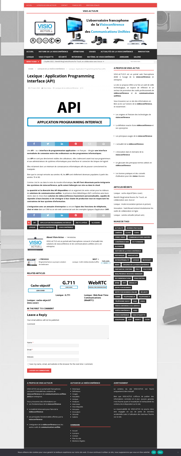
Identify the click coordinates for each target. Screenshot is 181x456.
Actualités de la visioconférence (117, 51)
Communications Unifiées (139, 237)
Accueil (29, 5)
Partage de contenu (123, 269)
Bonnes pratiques (134, 228)
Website (30, 357)
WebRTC (138, 319)
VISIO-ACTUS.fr (120, 74)
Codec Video (120, 237)
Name (30, 342)
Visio (135, 310)
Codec (136, 233)
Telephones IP (129, 297)
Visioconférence (66, 227)
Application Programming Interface (55, 223)
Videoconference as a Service (127, 306)
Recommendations (123, 278)
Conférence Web (122, 242)
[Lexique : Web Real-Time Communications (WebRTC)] (97, 285)
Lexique (30, 57)
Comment (31, 324)
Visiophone (119, 319)
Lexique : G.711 (63, 295)
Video (142, 301)
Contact (64, 5)
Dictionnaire (137, 242)
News (117, 265)
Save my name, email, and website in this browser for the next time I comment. (61, 364)
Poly (138, 269)
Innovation (143, 51)
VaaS (135, 301)
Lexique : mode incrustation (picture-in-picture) (132, 204)
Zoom (147, 319)
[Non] (178, 452)
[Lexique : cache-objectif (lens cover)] (40, 288)
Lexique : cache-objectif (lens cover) (39, 301)
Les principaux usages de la (134, 136)
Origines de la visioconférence (136, 265)
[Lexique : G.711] (69, 285)
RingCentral (139, 278)
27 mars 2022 (35, 88)
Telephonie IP (144, 297)
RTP (124, 283)
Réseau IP (133, 283)
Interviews (77, 57)
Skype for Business (123, 288)
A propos (75, 433)
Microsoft (147, 260)
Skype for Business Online (126, 292)
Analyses (75, 401)
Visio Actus (47, 88)
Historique (119, 255)
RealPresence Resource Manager (128, 274)
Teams (117, 297)
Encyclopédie (81, 223)
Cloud (128, 233)
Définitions (78, 51)
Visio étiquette (77, 407)
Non (160, 452)
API (34, 223)
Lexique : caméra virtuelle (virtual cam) (129, 215)
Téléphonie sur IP (122, 301)
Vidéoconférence (47, 227)
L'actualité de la (130, 144)
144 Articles (71, 237)
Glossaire (96, 223)
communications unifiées (55, 394)
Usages (92, 51)
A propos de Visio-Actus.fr (46, 5)
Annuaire (124, 57)
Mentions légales (92, 5)
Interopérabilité (122, 260)
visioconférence (143, 77)
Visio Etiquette (46, 57)
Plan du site (77, 5)
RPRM (117, 283)
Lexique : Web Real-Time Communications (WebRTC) (96, 298)
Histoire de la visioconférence (53, 51)
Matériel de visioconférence (101, 57)
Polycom (147, 269)
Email (29, 349)
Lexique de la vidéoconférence (66, 88)
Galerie (137, 57)
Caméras (118, 233)
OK (154, 452)
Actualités (76, 396)
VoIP (130, 319)
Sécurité (62, 57)
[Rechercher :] (141, 61)
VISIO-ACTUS (31, 389)
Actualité (119, 228)
